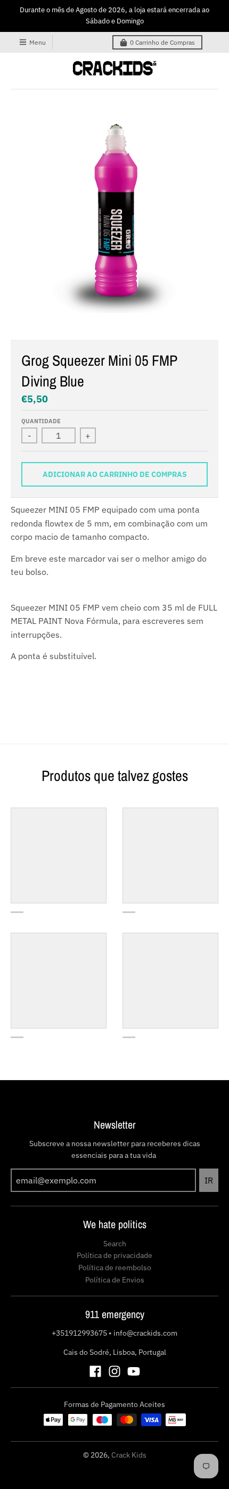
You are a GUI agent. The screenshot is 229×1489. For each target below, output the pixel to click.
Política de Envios (114, 1280)
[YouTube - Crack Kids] (133, 1371)
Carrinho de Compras (162, 42)
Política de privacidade (114, 1255)
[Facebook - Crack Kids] (95, 1371)
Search (114, 1243)
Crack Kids (128, 1455)
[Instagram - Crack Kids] (114, 1371)
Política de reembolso (114, 1267)
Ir (209, 1180)
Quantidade (41, 421)
